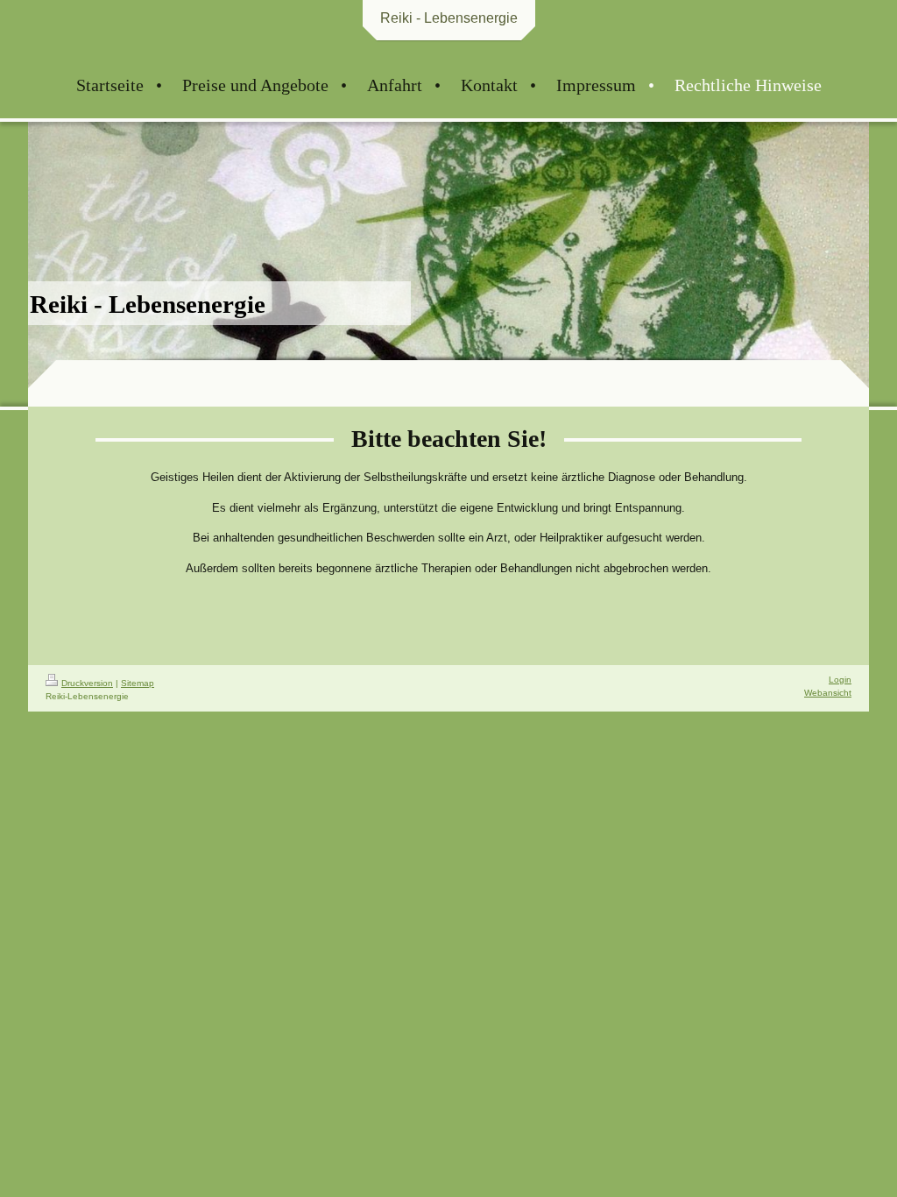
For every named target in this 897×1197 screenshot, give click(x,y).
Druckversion (87, 683)
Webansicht (827, 693)
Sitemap (137, 683)
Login (840, 679)
